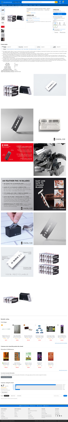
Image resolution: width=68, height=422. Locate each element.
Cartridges (38, 49)
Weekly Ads (46, 405)
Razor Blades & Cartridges (33, 49)
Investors (2, 415)
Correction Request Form (6, 377)
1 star (14, 389)
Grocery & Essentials (18, 5)
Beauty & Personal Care (6, 6)
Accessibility (30, 415)
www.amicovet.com (37, 20)
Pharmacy (30, 5)
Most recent (6, 395)
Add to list (56, 32)
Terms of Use (43, 410)
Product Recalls (30, 416)
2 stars (14, 388)
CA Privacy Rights (44, 413)
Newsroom (2, 413)
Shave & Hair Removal (13, 6)
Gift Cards (16, 416)
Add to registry (63, 32)
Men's (18, 6)
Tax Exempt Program (31, 418)
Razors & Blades (26, 49)
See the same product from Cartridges (61, 343)
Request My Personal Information (47, 415)
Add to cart (60, 14)
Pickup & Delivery (25, 5)
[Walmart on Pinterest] (61, 416)
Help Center (33, 405)
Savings (13, 5)
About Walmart (3, 410)
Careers (35, 5)
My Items (38, 5)
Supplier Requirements (4, 418)
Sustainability (3, 416)
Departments (5, 5)
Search (65, 395)
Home (2, 6)
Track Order (40, 405)
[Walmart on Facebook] (55, 416)
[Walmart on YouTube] (59, 416)
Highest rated (13, 395)
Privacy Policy (44, 412)
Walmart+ (16, 415)
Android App (57, 412)
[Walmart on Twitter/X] (57, 416)
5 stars (14, 384)
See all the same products (63, 370)
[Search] (56, 2)
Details (61, 30)
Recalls (29, 413)
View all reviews (4, 392)
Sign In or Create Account (25, 405)
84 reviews (33, 12)
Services (9, 5)
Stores (15, 412)
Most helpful (19, 395)
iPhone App (57, 410)
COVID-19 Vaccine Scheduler (32, 410)
